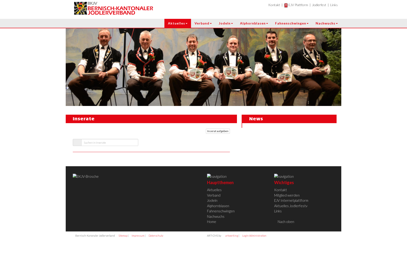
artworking (231, 235)
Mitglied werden (287, 195)
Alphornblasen (253, 23)
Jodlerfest (319, 5)
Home (211, 221)
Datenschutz (155, 235)
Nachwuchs (325, 23)
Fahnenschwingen (290, 23)
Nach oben (285, 221)
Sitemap (122, 235)
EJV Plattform (298, 5)
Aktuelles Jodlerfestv (290, 206)
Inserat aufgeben (217, 131)
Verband (202, 23)
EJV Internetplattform (291, 200)
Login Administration (254, 235)
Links (334, 5)
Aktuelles (176, 23)
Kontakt (274, 5)
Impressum (137, 235)
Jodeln (225, 23)
